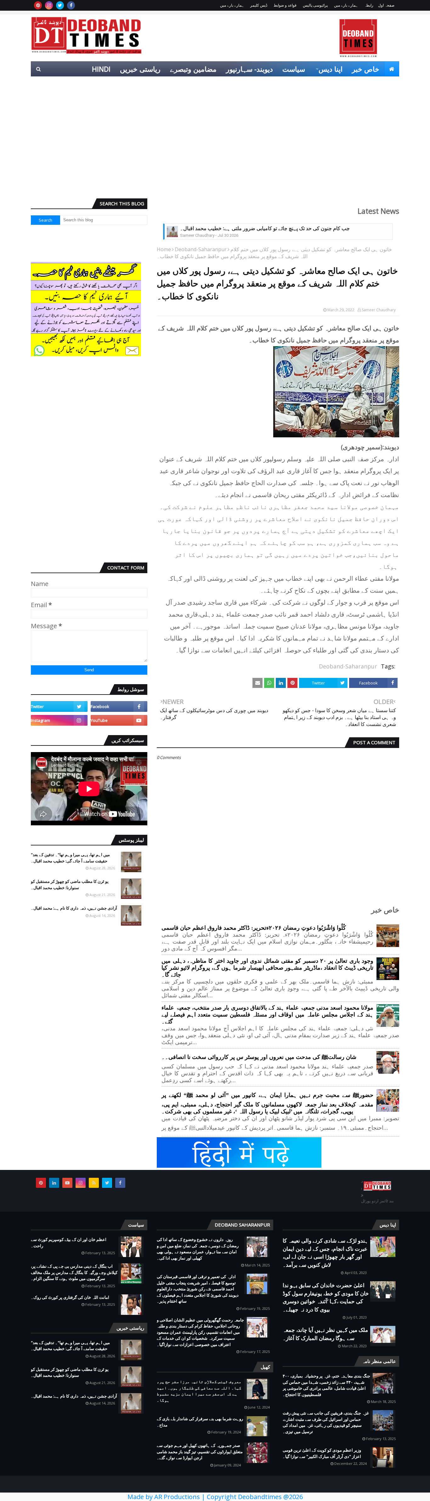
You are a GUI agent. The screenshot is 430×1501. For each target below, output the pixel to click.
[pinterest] (38, 5)
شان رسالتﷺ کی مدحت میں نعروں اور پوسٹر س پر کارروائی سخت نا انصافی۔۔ (258, 1057)
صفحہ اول (386, 5)
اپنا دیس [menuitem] (330, 69)
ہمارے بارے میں (346, 5)
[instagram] (49, 5)
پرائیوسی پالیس (315, 5)
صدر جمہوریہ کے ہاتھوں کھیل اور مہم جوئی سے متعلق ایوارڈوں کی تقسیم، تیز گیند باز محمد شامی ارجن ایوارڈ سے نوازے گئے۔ (200, 1451)
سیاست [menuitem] (293, 69)
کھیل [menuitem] (329, 84)
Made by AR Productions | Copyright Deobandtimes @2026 (215, 1497)
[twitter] (60, 5)
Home (164, 249)
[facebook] (71, 5)
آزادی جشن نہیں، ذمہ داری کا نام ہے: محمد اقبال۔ (74, 908)
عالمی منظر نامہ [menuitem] (369, 84)
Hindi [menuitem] (101, 69)
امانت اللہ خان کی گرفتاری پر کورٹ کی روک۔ (70, 1297)
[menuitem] (391, 68)
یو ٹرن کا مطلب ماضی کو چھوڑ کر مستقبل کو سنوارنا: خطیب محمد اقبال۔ (70, 884)
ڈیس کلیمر (258, 5)
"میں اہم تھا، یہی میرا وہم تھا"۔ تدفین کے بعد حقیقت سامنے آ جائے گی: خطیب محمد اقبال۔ (70, 858)
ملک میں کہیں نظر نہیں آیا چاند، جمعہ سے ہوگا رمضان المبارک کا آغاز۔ (325, 1334)
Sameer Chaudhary (379, 310)
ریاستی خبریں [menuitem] (140, 69)
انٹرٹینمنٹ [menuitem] (297, 84)
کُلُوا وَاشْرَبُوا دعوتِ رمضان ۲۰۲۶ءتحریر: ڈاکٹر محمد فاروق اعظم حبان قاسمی (253, 928)
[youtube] (119, 720)
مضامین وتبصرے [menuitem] (193, 69)
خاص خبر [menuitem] (365, 69)
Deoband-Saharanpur (201, 249)
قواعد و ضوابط (285, 5)
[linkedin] (54, 1183)
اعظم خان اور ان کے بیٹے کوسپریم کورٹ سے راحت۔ (68, 1243)
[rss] (94, 1183)
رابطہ (368, 5)
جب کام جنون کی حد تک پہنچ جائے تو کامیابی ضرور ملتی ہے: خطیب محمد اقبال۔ (265, 228)
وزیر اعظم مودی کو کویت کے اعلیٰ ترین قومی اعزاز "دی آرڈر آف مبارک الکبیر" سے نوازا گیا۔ (322, 1453)
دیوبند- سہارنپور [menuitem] (249, 69)
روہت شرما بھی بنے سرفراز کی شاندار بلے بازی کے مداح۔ (200, 1422)
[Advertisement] (215, 145)
